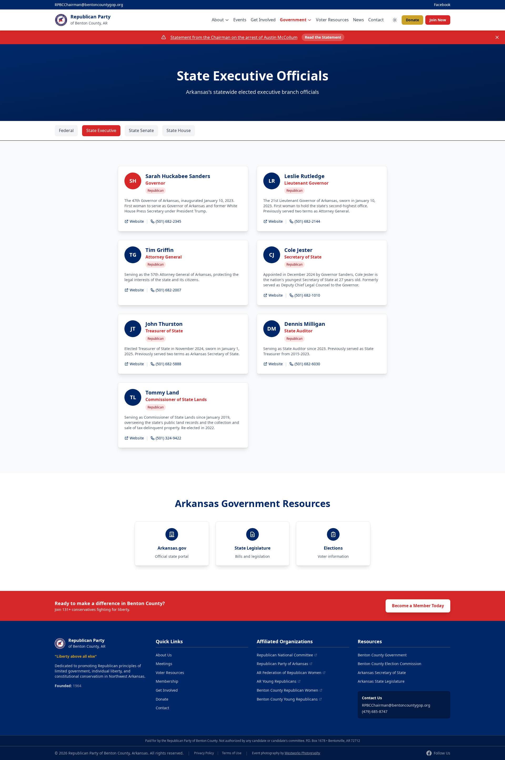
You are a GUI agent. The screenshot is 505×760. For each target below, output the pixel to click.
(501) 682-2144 (307, 221)
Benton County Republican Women (287, 690)
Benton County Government (382, 654)
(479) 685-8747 (374, 711)
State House (178, 130)
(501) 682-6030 (307, 363)
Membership (167, 681)
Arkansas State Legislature (381, 681)
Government (293, 20)
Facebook (442, 4)
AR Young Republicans (276, 681)
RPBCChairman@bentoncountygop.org (89, 4)
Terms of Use (231, 753)
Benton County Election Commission (389, 663)
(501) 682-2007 (168, 289)
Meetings (164, 663)
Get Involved (263, 20)
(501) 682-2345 (168, 221)
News (358, 20)
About (218, 20)
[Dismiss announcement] (497, 37)
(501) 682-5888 (168, 363)
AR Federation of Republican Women (289, 672)
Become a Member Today (418, 606)
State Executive (101, 130)
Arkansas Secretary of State (382, 672)
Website (137, 221)
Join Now (438, 19)
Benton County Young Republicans (287, 699)
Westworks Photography (302, 753)
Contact (376, 20)
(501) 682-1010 (307, 295)
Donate (412, 19)
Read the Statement (323, 37)
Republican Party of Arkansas (282, 663)
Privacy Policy (204, 753)
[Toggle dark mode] (395, 20)
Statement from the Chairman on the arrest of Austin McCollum (233, 37)
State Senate (141, 130)
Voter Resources (332, 20)
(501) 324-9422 (168, 437)
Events (239, 20)
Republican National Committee (285, 654)
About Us (164, 654)
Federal (66, 130)
